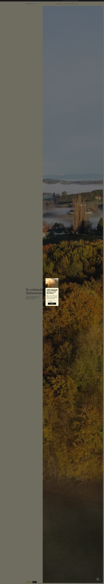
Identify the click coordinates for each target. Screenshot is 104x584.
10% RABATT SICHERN (52, 303)
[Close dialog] (57, 279)
